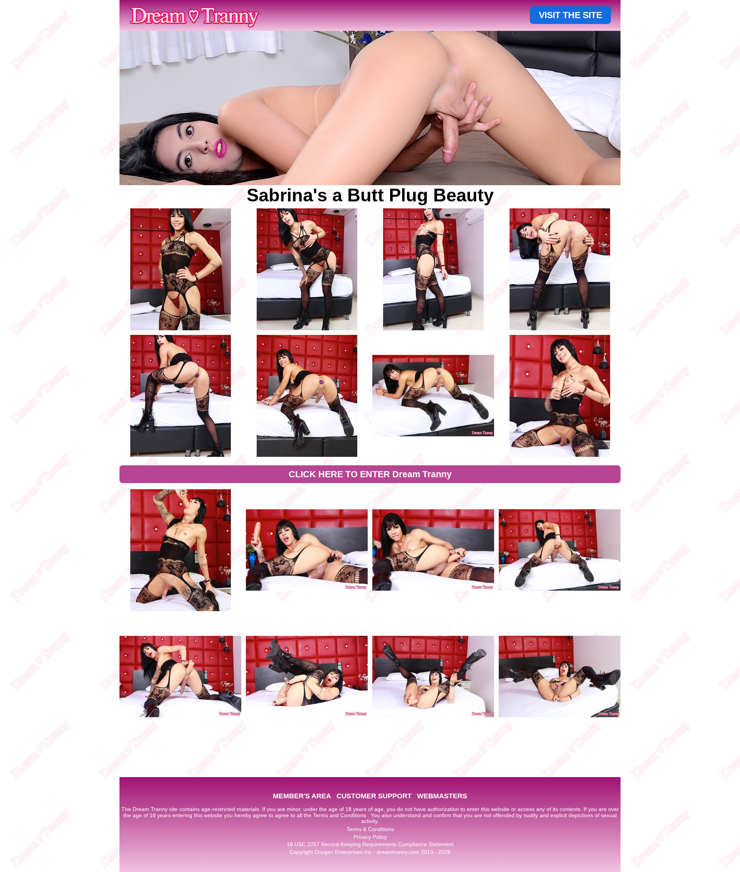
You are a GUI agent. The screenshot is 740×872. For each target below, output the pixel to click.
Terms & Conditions (370, 829)
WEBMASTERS (442, 796)
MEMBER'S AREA (302, 796)
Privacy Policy (370, 837)
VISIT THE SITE (570, 15)
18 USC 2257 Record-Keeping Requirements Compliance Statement (370, 844)
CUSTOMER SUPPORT (374, 796)
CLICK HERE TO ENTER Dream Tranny (370, 474)
